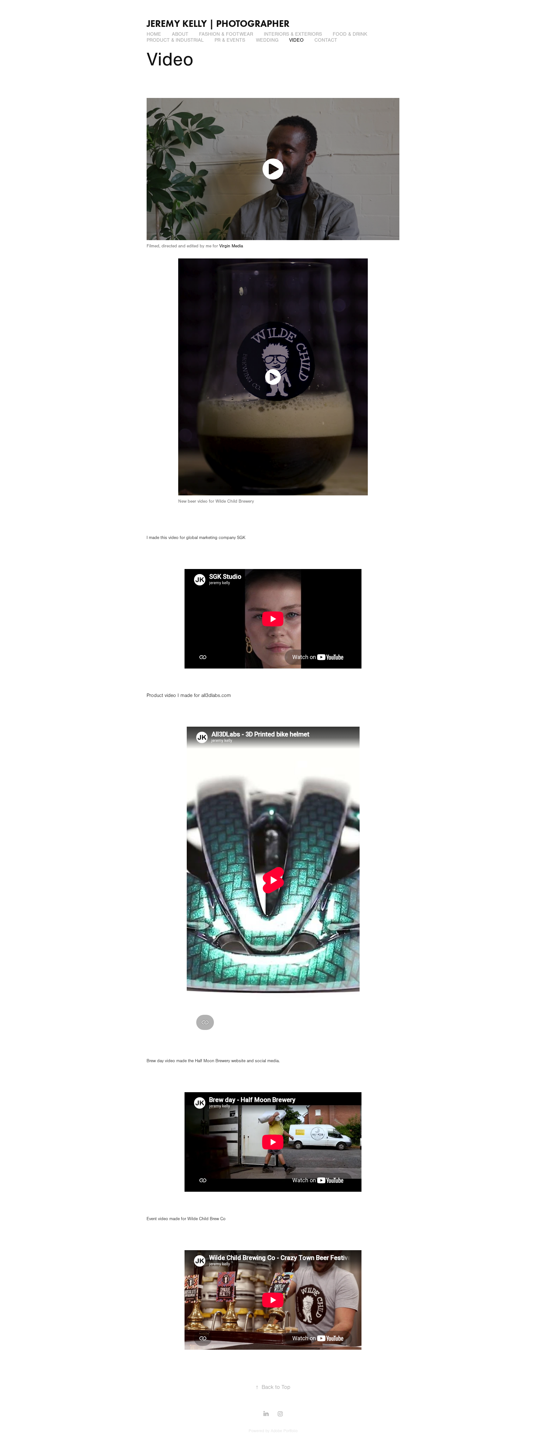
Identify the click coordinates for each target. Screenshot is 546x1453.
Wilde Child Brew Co (206, 1218)
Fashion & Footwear (226, 34)
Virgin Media (231, 246)
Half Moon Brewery (212, 1060)
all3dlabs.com (216, 695)
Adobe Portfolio (284, 1431)
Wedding (267, 40)
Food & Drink (350, 34)
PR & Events (230, 40)
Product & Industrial (175, 40)
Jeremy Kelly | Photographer (218, 23)
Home (154, 34)
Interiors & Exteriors (293, 34)
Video (296, 40)
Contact (325, 40)
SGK (241, 537)
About (180, 34)
